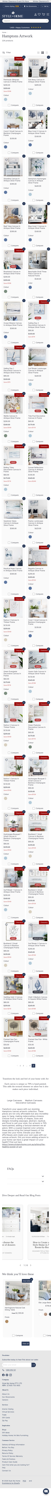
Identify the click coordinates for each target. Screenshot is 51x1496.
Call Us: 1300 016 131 (45, 6)
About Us (5, 1394)
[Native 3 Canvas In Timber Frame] (13, 725)
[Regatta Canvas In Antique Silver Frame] (38, 569)
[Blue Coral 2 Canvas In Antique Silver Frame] (38, 128)
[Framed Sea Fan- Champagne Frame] (13, 1035)
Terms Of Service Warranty (12, 1456)
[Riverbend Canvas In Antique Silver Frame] (13, 272)
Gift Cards (6, 1418)
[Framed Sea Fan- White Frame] (38, 1035)
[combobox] (25, 21)
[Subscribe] (33, 1365)
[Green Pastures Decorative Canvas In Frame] (38, 726)
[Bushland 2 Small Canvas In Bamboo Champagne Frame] (13, 945)
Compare (15, 105)
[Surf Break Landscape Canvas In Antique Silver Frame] (38, 367)
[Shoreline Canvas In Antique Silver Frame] (13, 176)
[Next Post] (31, 1265)
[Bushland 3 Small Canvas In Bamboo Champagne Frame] (38, 891)
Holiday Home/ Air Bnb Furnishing (15, 1435)
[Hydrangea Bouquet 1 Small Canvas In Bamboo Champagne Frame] (13, 836)
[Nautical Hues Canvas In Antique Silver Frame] (13, 566)
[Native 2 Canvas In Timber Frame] (13, 620)
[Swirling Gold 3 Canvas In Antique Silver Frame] (13, 993)
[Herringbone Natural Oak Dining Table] (17, 1302)
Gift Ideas (6, 1433)
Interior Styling (11, 6)
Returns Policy (7, 1453)
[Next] (33, 1066)
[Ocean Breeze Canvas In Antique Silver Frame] (13, 320)
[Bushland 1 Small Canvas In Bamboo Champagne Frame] (38, 835)
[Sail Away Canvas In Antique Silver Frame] (38, 77)
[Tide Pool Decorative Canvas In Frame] (38, 416)
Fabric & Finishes (8, 1459)
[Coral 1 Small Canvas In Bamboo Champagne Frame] (38, 618)
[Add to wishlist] (6, 60)
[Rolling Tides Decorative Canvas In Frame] (13, 469)
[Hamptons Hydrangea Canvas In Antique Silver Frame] (38, 177)
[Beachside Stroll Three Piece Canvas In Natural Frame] (38, 270)
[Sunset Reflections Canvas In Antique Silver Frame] (38, 464)
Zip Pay (5, 1421)
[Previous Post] (20, 1265)
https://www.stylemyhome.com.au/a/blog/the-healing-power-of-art (23, 1145)
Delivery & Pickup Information (13, 1445)
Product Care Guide (9, 1462)
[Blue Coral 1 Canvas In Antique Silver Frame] (38, 223)
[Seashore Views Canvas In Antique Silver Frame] (13, 515)
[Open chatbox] (46, 1491)
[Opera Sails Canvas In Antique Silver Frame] (38, 672)
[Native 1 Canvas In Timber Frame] (13, 779)
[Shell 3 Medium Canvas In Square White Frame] (38, 993)
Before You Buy (8, 1447)
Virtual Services (8, 1412)
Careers (5, 1400)
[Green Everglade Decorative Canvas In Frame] (13, 673)
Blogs (4, 1430)
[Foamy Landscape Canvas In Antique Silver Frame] (38, 519)
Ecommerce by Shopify (11, 1483)
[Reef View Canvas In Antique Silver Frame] (13, 223)
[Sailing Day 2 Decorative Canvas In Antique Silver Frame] (38, 320)
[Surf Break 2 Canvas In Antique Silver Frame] (38, 944)
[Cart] (43, 14)
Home (4, 32)
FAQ (3, 1468)
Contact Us (6, 1471)
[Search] (47, 21)
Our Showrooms (31, 6)
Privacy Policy (7, 1450)
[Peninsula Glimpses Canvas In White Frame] (13, 80)
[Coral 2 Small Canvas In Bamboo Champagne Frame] (13, 129)
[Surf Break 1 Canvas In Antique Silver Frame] (13, 890)
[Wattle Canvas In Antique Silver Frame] (13, 416)
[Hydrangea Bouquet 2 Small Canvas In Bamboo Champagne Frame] (38, 781)
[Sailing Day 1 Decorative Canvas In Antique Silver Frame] (13, 365)
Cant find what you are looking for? (15, 1465)
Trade (4, 1415)
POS (24, 1481)
